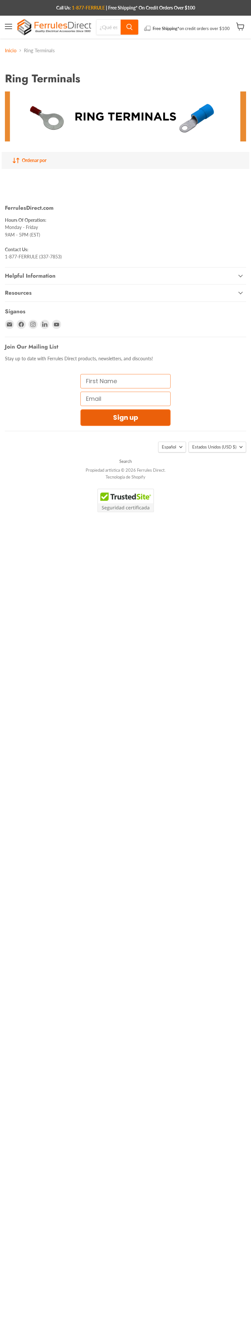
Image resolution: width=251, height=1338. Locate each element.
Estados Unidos (214, 446)
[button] (15, 1332)
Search (125, 461)
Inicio (11, 50)
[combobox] (108, 27)
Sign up (125, 417)
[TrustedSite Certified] (125, 500)
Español (169, 446)
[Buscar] (129, 27)
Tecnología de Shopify (125, 477)
